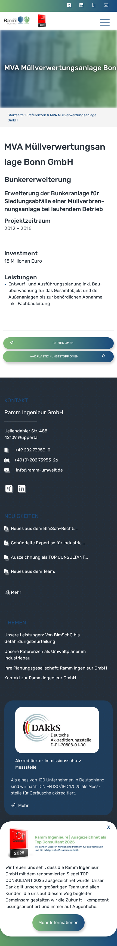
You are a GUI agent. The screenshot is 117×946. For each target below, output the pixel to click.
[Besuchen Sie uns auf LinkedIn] (82, 6)
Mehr (16, 592)
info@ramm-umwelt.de (39, 470)
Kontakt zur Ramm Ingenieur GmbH (40, 677)
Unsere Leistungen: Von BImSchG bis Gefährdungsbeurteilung (42, 638)
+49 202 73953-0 (32, 449)
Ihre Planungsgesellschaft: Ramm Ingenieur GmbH (55, 668)
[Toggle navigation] (105, 20)
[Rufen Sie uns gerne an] (94, 6)
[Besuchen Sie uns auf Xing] (69, 6)
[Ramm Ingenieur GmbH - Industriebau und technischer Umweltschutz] (22, 20)
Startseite (16, 115)
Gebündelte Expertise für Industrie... (48, 542)
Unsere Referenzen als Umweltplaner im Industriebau (45, 655)
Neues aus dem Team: (33, 571)
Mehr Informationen (58, 922)
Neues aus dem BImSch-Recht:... (44, 528)
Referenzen (36, 115)
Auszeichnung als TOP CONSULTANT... (49, 557)
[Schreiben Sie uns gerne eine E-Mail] (107, 6)
